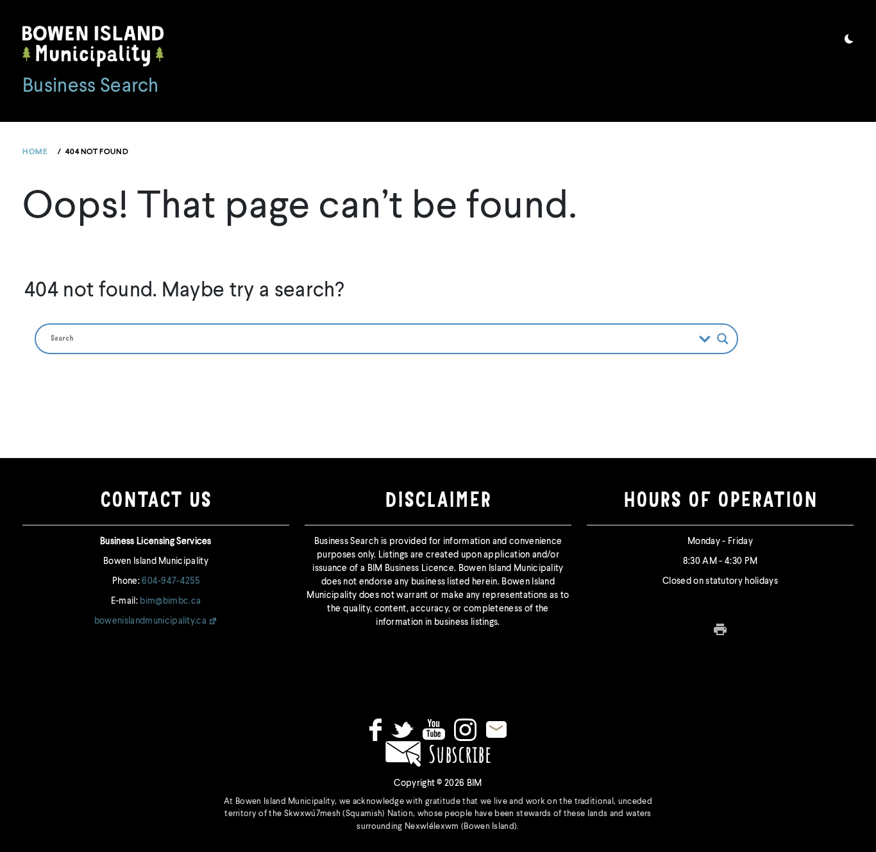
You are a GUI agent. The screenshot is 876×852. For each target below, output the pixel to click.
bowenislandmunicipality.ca (150, 621)
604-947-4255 (170, 581)
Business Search (90, 86)
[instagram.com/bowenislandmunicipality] (465, 729)
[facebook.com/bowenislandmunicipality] (375, 729)
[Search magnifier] (723, 339)
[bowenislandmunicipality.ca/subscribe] (438, 753)
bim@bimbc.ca (170, 601)
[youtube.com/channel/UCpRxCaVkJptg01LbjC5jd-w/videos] (434, 729)
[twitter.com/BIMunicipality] (402, 729)
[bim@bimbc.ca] (496, 729)
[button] (849, 41)
